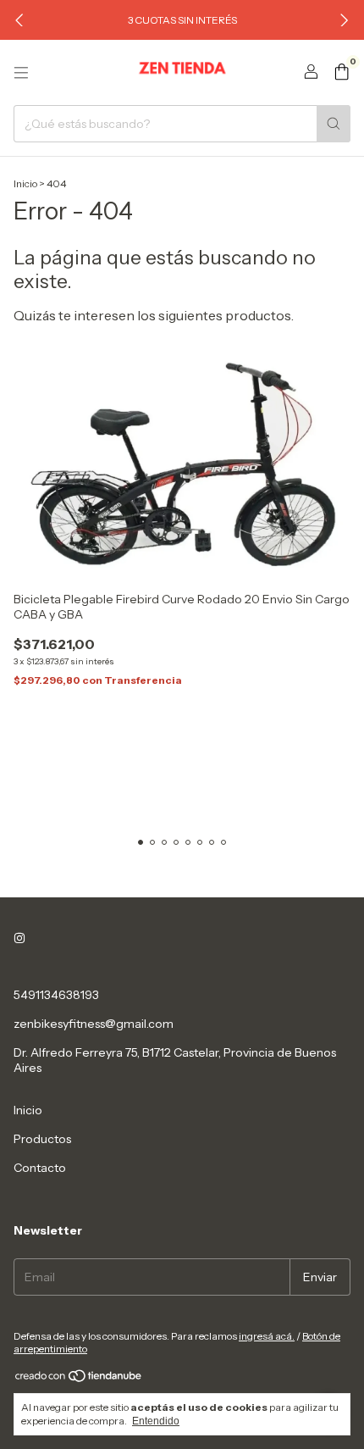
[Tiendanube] (79, 1379)
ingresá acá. (267, 1336)
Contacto (40, 1167)
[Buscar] (333, 123)
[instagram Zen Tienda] (19, 939)
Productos (42, 1138)
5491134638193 (56, 994)
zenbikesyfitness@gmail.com (94, 1023)
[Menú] (21, 72)
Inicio (25, 183)
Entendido (155, 1421)
